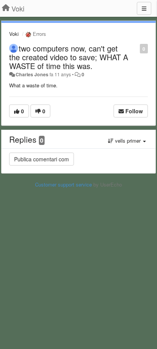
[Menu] (144, 8)
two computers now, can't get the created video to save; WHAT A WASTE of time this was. (68, 57)
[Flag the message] (136, 48)
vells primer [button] (128, 140)
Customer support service (63, 184)
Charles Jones (32, 74)
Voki (14, 33)
